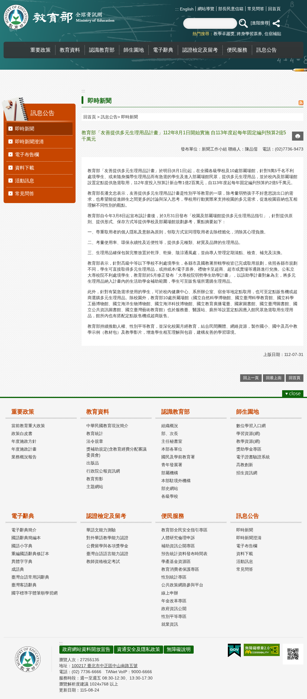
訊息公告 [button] (266, 50)
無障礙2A (262, 650)
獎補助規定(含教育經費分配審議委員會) (116, 452)
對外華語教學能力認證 (107, 537)
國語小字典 (21, 545)
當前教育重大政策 (28, 425)
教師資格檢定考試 (103, 561)
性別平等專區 (173, 616)
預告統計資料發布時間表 (184, 553)
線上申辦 (169, 593)
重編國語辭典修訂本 (30, 553)
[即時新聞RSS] (301, 103)
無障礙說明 (179, 649)
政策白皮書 (21, 433)
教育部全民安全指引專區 (184, 529)
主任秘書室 (171, 441)
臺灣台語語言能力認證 (107, 553)
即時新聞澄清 (29, 141)
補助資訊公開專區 (178, 545)
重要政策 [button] (40, 50)
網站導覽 (206, 8)
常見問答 (255, 8)
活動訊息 (24, 180)
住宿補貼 (272, 33)
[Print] (297, 136)
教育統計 (94, 433)
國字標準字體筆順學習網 (34, 593)
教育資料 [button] (70, 50)
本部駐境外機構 (176, 480)
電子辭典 (22, 516)
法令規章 (94, 441)
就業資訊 (169, 624)
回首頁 (274, 8)
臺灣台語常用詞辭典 (30, 577)
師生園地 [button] (134, 50)
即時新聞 (24, 128)
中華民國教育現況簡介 (107, 425)
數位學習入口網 (251, 425)
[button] (243, 23)
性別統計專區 (173, 577)
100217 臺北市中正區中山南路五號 (105, 665)
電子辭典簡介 (24, 529)
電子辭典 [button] (163, 50)
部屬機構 (169, 472)
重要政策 (22, 412)
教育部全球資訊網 (59, 17)
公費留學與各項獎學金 (107, 545)
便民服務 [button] (237, 50)
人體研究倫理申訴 (178, 537)
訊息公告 (109, 116)
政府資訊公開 (173, 608)
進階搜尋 (260, 22)
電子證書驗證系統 (253, 456)
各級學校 (169, 496)
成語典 (17, 569)
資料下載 (24, 167)
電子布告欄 (27, 154)
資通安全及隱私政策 (138, 649)
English (186, 9)
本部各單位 (171, 449)
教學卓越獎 (223, 33)
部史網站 (169, 488)
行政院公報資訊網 (103, 471)
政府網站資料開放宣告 (86, 649)
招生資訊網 (246, 472)
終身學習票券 (249, 33)
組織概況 (169, 425)
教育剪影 (94, 478)
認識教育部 (175, 412)
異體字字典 (21, 561)
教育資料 (97, 412)
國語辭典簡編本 (26, 537)
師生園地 (247, 412)
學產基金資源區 (176, 561)
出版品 (92, 462)
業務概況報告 (24, 456)
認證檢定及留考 (106, 516)
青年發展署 (171, 464)
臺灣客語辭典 (24, 584)
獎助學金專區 (248, 449)
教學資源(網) (248, 441)
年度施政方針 (24, 441)
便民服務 (172, 516)
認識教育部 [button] (102, 50)
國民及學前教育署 (178, 456)
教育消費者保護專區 (180, 569)
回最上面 (274, 377)
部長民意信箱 (230, 8)
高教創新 (244, 464)
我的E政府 (234, 651)
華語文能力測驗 (101, 529)
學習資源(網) (248, 433)
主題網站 (94, 486)
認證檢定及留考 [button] (200, 50)
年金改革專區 (173, 600)
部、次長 (169, 433)
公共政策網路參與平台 (182, 584)
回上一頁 (251, 377)
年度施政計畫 (24, 449)
